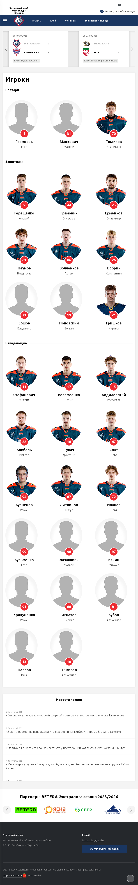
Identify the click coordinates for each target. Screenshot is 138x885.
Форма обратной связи (104, 849)
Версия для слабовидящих (120, 11)
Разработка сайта (12, 875)
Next (132, 49)
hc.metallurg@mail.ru (93, 840)
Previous (6, 49)
